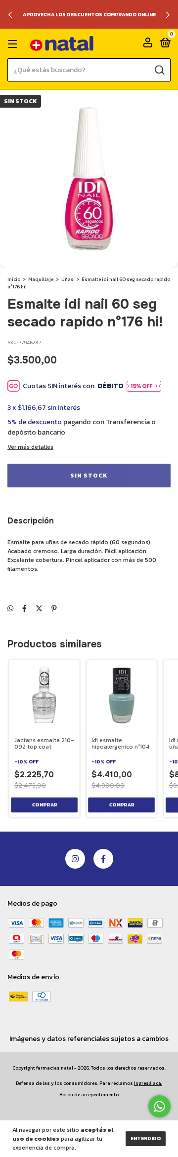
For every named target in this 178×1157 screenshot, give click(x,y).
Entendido (146, 1138)
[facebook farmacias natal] (103, 859)
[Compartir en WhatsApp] (10, 608)
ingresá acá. (148, 1083)
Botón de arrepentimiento (89, 1094)
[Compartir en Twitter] (39, 608)
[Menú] (14, 44)
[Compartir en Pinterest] (54, 608)
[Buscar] (159, 70)
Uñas (67, 279)
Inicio (13, 279)
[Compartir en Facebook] (24, 608)
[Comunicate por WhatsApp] (159, 1106)
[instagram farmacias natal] (75, 859)
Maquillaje (40, 279)
